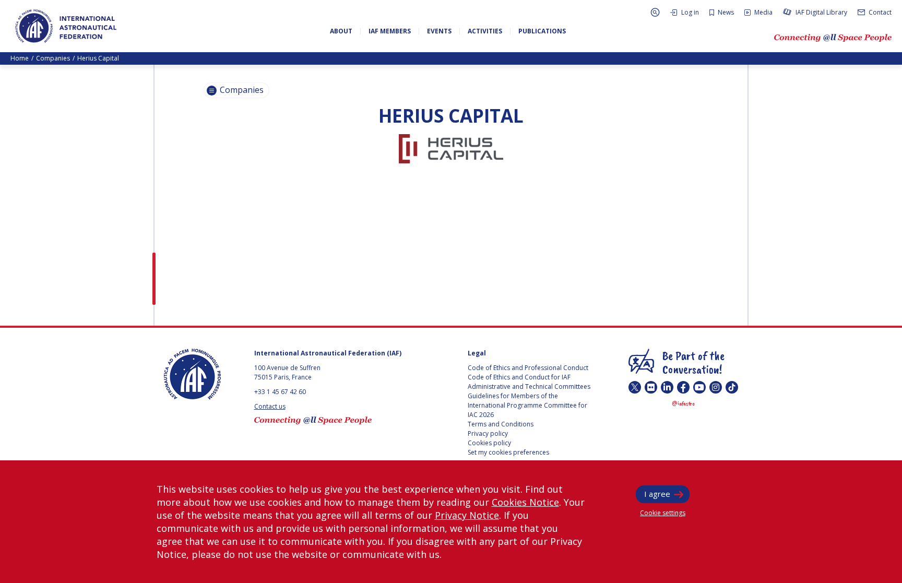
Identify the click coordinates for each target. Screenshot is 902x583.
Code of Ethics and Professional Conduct (528, 367)
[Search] (655, 12)
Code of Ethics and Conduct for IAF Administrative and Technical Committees (529, 382)
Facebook (683, 387)
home (19, 58)
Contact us (270, 406)
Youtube (699, 387)
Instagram (715, 387)
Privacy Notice (467, 515)
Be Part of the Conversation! (693, 362)
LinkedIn (667, 387)
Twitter (634, 387)
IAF (65, 26)
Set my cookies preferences (508, 452)
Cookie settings (662, 512)
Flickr (651, 387)
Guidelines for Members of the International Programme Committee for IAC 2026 (527, 405)
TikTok (732, 387)
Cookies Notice (525, 502)
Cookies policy (489, 442)
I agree (657, 494)
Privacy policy (488, 433)
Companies (53, 58)
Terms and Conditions (500, 424)
